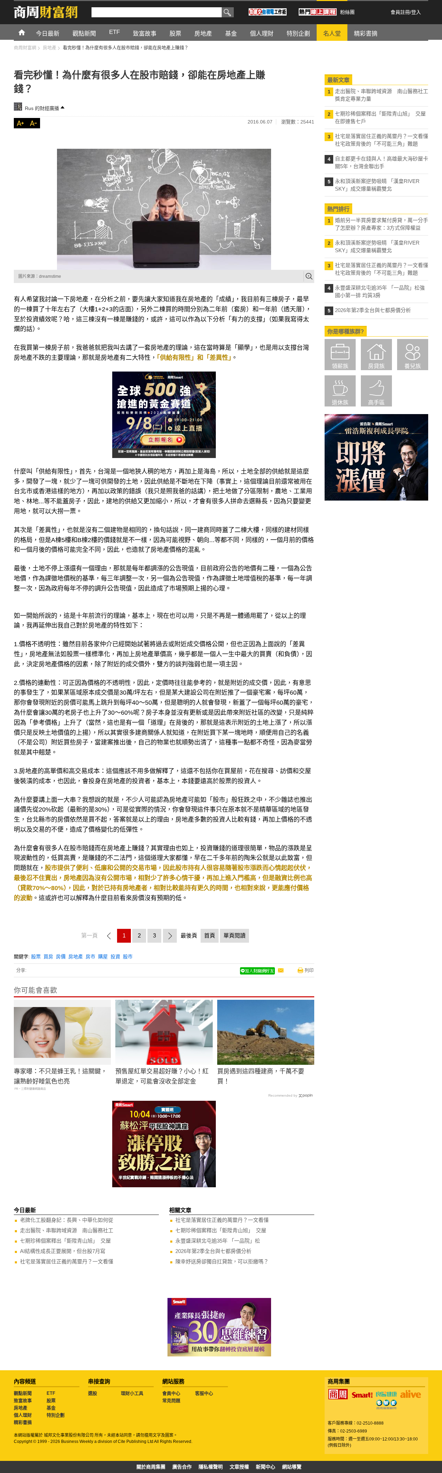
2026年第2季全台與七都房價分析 (213, 1251)
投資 (115, 956)
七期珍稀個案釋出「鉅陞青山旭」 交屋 (65, 1241)
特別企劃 (56, 1415)
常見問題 (171, 1400)
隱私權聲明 (211, 1467)
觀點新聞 (23, 1393)
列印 (309, 970)
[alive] (410, 1394)
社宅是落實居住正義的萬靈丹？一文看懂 (66, 1261)
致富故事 (23, 1400)
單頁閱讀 (234, 936)
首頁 (28, 32)
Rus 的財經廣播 (42, 108)
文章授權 (239, 1467)
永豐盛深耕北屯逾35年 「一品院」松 (217, 1241)
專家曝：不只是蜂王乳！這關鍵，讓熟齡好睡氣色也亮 (60, 1076)
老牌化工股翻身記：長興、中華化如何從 (66, 1220)
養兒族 (412, 366)
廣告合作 (182, 1467)
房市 (90, 956)
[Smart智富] (362, 1395)
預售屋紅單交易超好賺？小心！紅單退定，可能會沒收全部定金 (162, 1076)
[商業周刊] (338, 1394)
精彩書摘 (23, 1422)
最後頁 (189, 936)
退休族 (340, 402)
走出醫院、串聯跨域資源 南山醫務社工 (66, 1230)
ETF (51, 1393)
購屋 (103, 956)
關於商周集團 (150, 1467)
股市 (128, 956)
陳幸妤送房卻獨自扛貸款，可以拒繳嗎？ (222, 1261)
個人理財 (23, 1415)
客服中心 (204, 1393)
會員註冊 (400, 12)
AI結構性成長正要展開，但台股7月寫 (62, 1251)
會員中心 (171, 1393)
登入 (416, 12)
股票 (36, 956)
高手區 (376, 402)
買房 (48, 956)
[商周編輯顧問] (386, 1404)
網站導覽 (291, 1467)
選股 (92, 1393)
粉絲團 (347, 12)
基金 (51, 1407)
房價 (61, 956)
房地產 (75, 956)
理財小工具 (132, 1393)
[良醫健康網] (386, 1394)
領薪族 (340, 366)
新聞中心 (265, 1467)
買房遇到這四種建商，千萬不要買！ (260, 1076)
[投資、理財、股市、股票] (164, 209)
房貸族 (376, 366)
